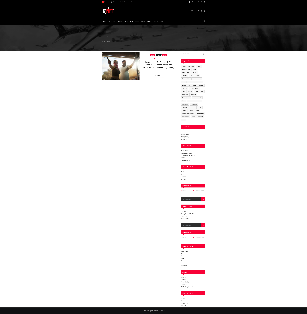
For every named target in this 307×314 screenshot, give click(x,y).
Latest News (184, 251)
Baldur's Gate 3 (186, 72)
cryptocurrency (197, 78)
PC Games (194, 104)
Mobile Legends (197, 97)
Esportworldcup (186, 85)
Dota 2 (143, 21)
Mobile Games (186, 97)
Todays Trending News (188, 113)
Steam (191, 110)
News (104, 21)
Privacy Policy (185, 136)
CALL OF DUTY (185, 160)
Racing (183, 253)
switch (197, 110)
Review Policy (185, 134)
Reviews (120, 21)
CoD (131, 21)
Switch (183, 261)
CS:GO (137, 21)
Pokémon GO (185, 107)
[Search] (204, 21)
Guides (190, 91)
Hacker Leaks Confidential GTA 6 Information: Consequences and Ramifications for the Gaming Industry (158, 64)
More (161, 21)
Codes (197, 75)
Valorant (156, 21)
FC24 (194, 85)
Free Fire (184, 88)
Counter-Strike (186, 78)
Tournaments (111, 21)
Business (184, 75)
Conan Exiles (185, 211)
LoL (202, 91)
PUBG (126, 21)
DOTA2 (183, 158)
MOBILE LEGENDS (186, 153)
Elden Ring (184, 216)
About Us (183, 132)
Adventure (191, 66)
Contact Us (184, 139)
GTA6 (183, 91)
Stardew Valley (185, 218)
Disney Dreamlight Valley (188, 214)
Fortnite (149, 21)
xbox (183, 120)
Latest (196, 91)
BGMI (194, 72)
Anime (198, 66)
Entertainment (198, 82)
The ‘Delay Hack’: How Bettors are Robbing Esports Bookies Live (128, 2)
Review (184, 110)
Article (194, 69)
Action (183, 66)
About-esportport (199, 190)
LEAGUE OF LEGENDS (188, 155)
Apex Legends (186, 69)
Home (103, 41)
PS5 (194, 107)
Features (183, 176)
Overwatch (185, 104)
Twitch (193, 116)
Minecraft (193, 94)
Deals (183, 82)
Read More (158, 75)
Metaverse (185, 94)
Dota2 (189, 82)
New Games (191, 101)
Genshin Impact (194, 88)
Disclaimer (184, 279)
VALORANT (184, 150)
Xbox (182, 258)
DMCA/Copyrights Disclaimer (189, 287)
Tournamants (200, 113)
